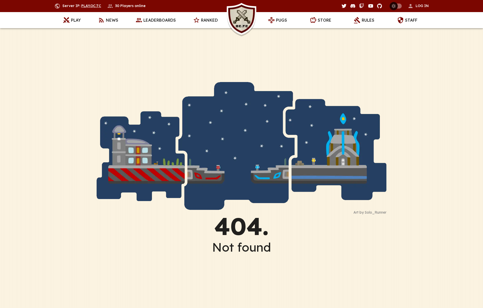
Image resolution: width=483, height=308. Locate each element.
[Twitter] (344, 6)
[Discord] (352, 6)
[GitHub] (379, 6)
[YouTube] (370, 6)
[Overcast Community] (241, 20)
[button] (418, 6)
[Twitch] (361, 6)
